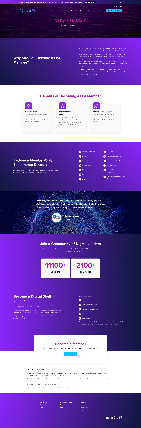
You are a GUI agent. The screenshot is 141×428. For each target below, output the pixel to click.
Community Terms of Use (70, 388)
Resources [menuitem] (83, 402)
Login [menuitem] (41, 407)
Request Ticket (89, 2)
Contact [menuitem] (62, 407)
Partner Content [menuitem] (84, 407)
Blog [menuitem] (82, 410)
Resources (90, 11)
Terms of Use (54, 418)
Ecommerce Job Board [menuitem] (66, 402)
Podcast (82, 11)
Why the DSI (74, 11)
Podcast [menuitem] (62, 405)
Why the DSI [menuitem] (43, 402)
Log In (120, 6)
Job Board (99, 11)
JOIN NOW (70, 354)
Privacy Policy (46, 418)
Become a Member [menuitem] (45, 405)
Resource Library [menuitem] (85, 405)
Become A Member (114, 11)
